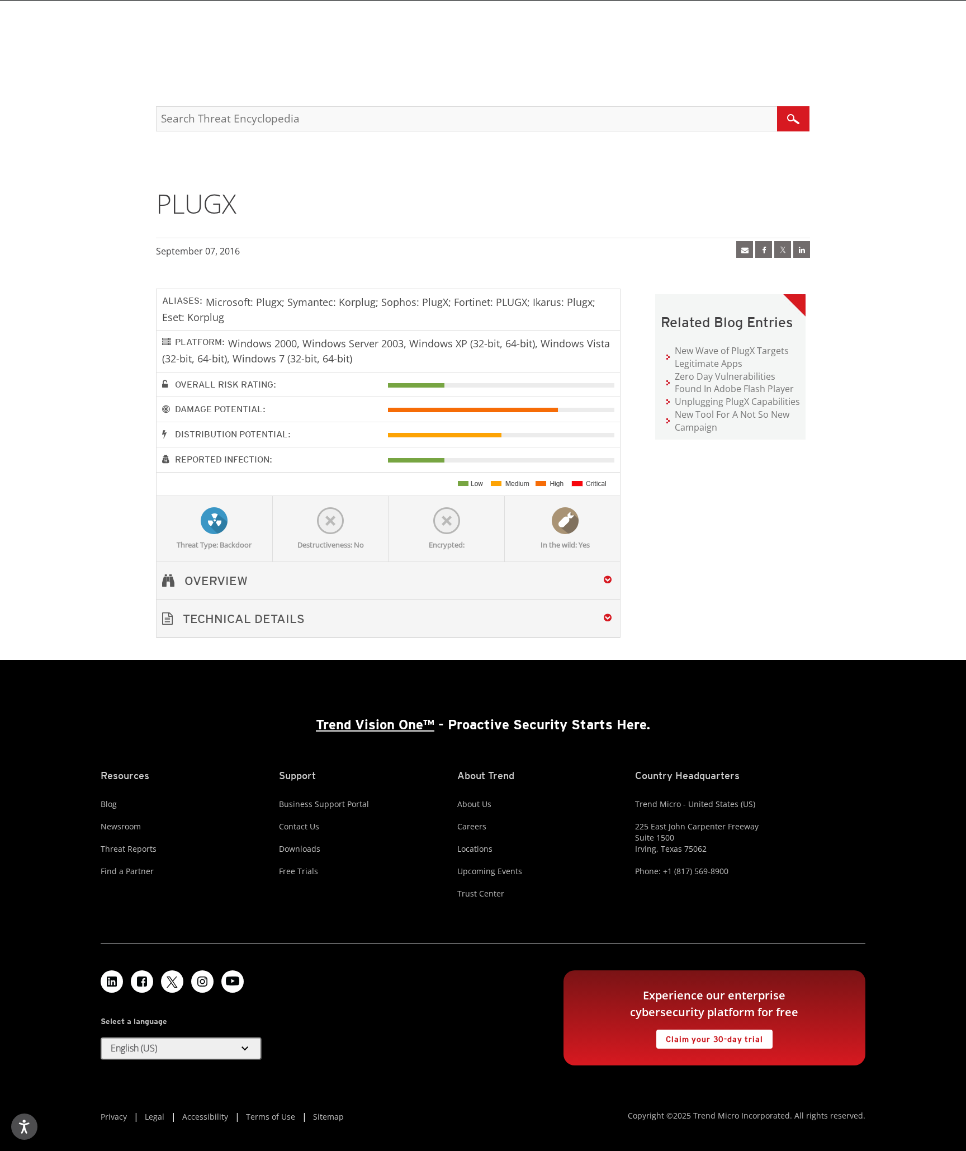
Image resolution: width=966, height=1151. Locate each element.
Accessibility (205, 1116)
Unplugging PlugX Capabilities (737, 401)
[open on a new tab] (172, 981)
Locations (475, 848)
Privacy (114, 1116)
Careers (471, 826)
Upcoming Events (489, 871)
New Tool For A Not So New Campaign (732, 420)
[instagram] (202, 981)
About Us (474, 804)
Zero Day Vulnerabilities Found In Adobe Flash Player (734, 382)
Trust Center (480, 893)
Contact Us (299, 826)
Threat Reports (129, 848)
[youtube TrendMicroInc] (232, 981)
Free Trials (298, 871)
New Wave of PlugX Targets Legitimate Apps (732, 357)
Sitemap (328, 1116)
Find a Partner (127, 871)
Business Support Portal (324, 804)
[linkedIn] (801, 249)
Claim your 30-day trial (709, 1037)
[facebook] (763, 249)
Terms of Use (270, 1116)
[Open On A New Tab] (782, 249)
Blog (109, 804)
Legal (154, 1116)
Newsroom (121, 826)
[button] (388, 619)
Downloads (299, 848)
